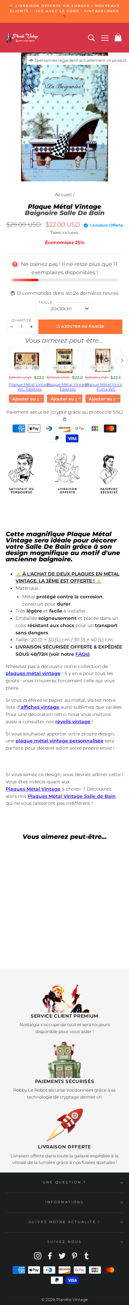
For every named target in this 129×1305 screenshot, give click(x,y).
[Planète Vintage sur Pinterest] (74, 1255)
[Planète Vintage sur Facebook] (50, 1255)
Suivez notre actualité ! (64, 1222)
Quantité (22, 320)
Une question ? (64, 1182)
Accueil (63, 194)
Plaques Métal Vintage (33, 789)
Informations (64, 1202)
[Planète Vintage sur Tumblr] (86, 1255)
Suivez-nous (64, 1242)
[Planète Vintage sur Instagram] (37, 1255)
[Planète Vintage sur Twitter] (62, 1255)
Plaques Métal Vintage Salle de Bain (72, 796)
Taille (45, 302)
